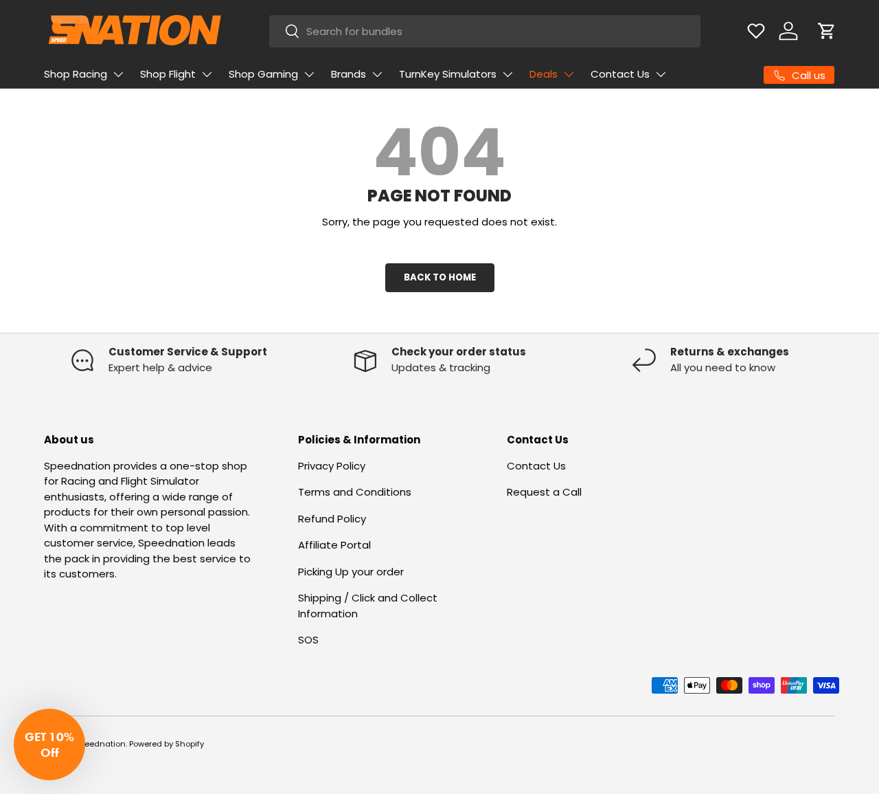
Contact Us (620, 74)
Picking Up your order (351, 571)
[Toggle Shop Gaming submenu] (309, 74)
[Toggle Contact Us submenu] (660, 74)
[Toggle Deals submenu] (568, 74)
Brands (348, 74)
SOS (308, 639)
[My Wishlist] (756, 31)
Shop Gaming (263, 74)
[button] (827, 31)
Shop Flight (168, 74)
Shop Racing (75, 74)
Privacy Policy (331, 466)
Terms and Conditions (354, 492)
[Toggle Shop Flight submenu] (206, 74)
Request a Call (544, 492)
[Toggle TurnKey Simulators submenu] (507, 74)
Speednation (100, 743)
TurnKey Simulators (447, 74)
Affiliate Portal (334, 545)
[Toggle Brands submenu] (377, 74)
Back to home (440, 277)
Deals (543, 74)
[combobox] (484, 31)
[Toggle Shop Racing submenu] (118, 74)
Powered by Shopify (166, 743)
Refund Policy (332, 518)
